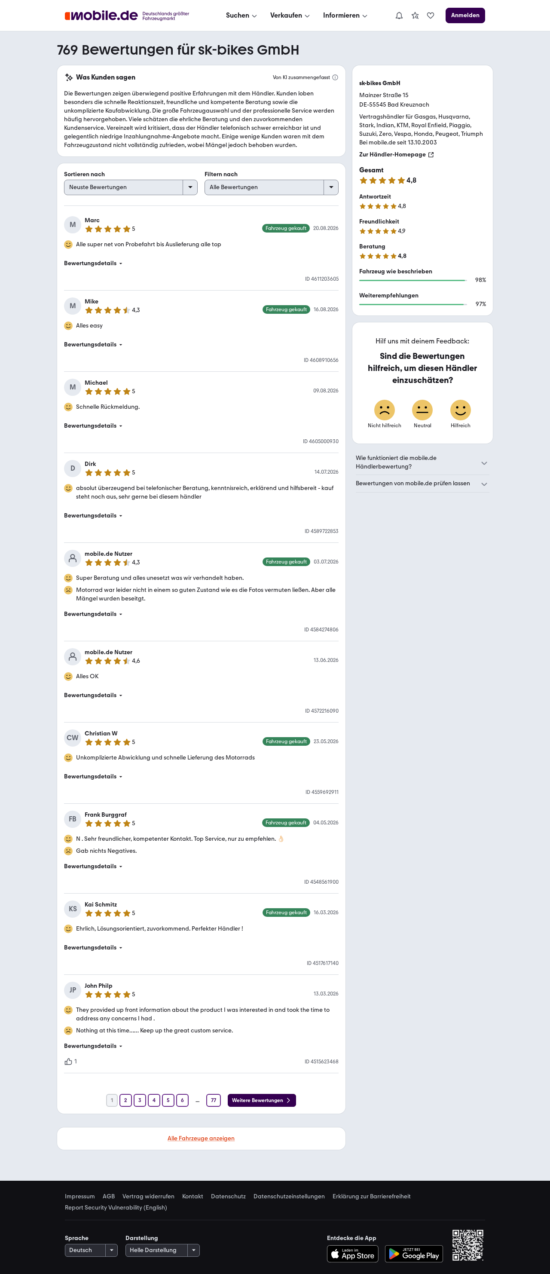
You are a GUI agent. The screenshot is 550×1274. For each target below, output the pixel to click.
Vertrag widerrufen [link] (148, 1196)
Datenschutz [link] (228, 1196)
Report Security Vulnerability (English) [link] (116, 1207)
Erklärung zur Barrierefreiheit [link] (372, 1196)
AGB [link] (109, 1196)
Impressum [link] (80, 1196)
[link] (415, 15)
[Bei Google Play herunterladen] (414, 1253)
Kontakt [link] (192, 1196)
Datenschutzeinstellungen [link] (289, 1196)
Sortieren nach (84, 174)
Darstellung (141, 1238)
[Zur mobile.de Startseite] (135, 15)
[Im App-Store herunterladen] (354, 1253)
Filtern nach (221, 174)
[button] (201, 263)
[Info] (335, 77)
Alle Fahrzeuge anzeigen (201, 1138)
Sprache (77, 1238)
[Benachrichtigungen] (399, 15)
